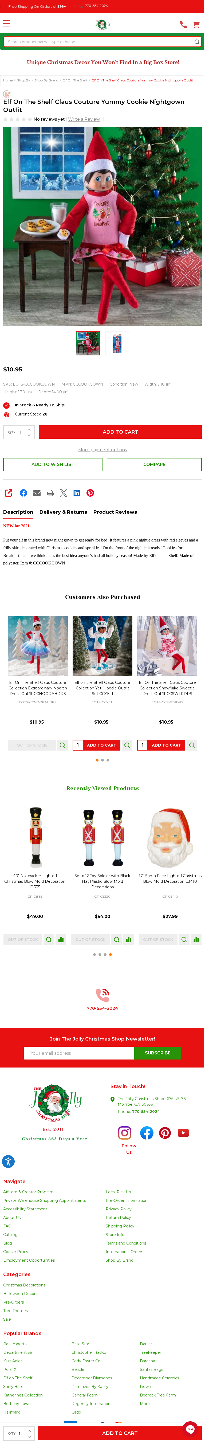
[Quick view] (61, 743)
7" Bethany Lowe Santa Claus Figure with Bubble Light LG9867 (100, 878)
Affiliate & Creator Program (28, 1188)
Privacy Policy (117, 1205)
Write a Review (84, 118)
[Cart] (192, 24)
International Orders (122, 1248)
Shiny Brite (13, 1383)
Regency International (91, 1400)
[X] (63, 492)
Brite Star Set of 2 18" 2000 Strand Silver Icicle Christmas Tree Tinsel (167, 878)
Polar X (9, 1366)
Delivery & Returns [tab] (63, 512)
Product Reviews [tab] (115, 512)
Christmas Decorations (24, 1282)
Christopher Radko (87, 1349)
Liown (142, 1383)
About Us (12, 1214)
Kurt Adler (12, 1357)
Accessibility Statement (25, 1205)
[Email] (37, 492)
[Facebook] (23, 492)
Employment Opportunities (29, 1257)
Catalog (10, 1231)
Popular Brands (22, 1330)
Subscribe (154, 1049)
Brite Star (79, 1340)
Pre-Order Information (125, 1197)
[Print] (50, 492)
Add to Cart (118, 431)
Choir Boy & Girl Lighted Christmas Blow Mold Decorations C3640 (34, 878)
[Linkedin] (77, 492)
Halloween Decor (19, 1290)
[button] (52, 1118)
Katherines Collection (23, 1392)
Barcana (144, 1357)
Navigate (14, 1178)
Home (8, 80)
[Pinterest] (90, 492)
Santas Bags (148, 1366)
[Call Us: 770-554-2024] (179, 24)
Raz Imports (14, 1340)
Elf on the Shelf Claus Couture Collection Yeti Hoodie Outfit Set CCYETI (100, 686)
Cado (75, 1409)
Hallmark (11, 1409)
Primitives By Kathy (88, 1383)
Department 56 (17, 1349)
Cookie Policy (15, 1248)
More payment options (100, 449)
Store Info (113, 1231)
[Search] (193, 42)
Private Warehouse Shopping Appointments (44, 1197)
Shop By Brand (118, 1257)
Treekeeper (148, 1349)
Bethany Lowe (17, 1400)
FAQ (7, 1223)
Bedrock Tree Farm (155, 1392)
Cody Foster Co (84, 1357)
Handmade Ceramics (156, 1374)
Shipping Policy (118, 1223)
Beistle (76, 1366)
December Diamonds (90, 1374)
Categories (16, 1271)
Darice (143, 1340)
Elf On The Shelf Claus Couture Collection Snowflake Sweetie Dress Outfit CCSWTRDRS (163, 686)
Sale (7, 1316)
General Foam (83, 1392)
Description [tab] (18, 512)
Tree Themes (15, 1307)
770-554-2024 (144, 1108)
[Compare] (59, 936)
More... (143, 1400)
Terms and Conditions (124, 1240)
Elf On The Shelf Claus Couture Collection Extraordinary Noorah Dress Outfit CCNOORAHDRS (37, 686)
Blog (7, 1240)
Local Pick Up (116, 1188)
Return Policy (116, 1214)
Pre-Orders (13, 1299)
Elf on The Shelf (17, 1374)
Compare (151, 463)
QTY (11, 431)
